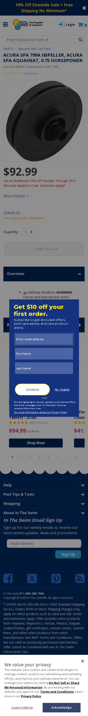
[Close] (83, 661)
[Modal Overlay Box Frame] (44, 358)
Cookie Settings (22, 707)
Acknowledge (61, 707)
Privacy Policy (31, 696)
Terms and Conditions (57, 692)
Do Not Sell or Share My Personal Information (42, 685)
